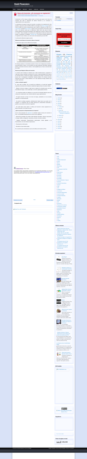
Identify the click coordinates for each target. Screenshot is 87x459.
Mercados (25, 9)
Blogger (30, 448)
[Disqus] (33, 149)
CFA (57, 69)
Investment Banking (27, 15)
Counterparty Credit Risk (60, 73)
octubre (60, 106)
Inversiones (58, 60)
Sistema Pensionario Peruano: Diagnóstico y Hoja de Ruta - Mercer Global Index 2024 (64, 230)
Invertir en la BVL (66, 64)
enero (60, 117)
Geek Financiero (21, 4)
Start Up (58, 72)
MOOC (67, 77)
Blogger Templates (52, 448)
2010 (59, 126)
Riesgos (30, 9)
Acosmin (72, 448)
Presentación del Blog (61, 67)
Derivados (67, 56)
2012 (59, 122)
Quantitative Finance (67, 71)
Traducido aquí (33, 34)
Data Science (68, 73)
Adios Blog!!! (64, 256)
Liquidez (64, 63)
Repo (57, 79)
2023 (59, 99)
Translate (59, 20)
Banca (69, 68)
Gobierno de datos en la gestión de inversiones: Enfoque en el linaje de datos (64, 238)
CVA (70, 72)
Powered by (61, 46)
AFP (64, 61)
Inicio (14, 9)
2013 (59, 121)
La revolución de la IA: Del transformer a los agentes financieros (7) (62, 243)
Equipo (63, 299)
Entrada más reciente (18, 200)
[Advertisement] (38, 212)
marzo (60, 110)
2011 (59, 124)
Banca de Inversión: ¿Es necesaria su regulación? (34, 13)
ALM (69, 61)
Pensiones (67, 65)
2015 (59, 105)
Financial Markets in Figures (63, 180)
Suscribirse (64, 42)
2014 (59, 119)
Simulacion (70, 67)
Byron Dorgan (28, 28)
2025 (59, 98)
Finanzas (19, 9)
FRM (68, 59)
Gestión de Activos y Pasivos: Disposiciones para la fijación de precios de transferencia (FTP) (63, 334)
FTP (62, 75)
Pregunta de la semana (62, 204)
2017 (59, 101)
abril (60, 108)
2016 (59, 103)
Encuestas (58, 75)
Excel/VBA (58, 64)
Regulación (32, 15)
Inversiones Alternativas (68, 76)
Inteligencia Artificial (62, 57)
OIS (70, 77)
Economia (63, 69)
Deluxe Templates (62, 448)
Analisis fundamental (62, 68)
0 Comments (41, 15)
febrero (60, 115)
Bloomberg (58, 63)
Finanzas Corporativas (61, 183)
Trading (61, 56)
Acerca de (36, 9)
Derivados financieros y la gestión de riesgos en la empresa (66, 321)
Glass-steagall (45, 25)
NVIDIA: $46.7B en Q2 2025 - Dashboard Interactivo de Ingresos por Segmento (64, 234)
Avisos (66, 72)
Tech (62, 72)
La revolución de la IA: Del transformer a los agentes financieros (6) (62, 247)
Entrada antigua (50, 200)
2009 (59, 128)
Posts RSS (42, 9)
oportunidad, (17, 28)
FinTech (66, 75)
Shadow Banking (62, 79)
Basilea (69, 63)
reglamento (29, 112)
